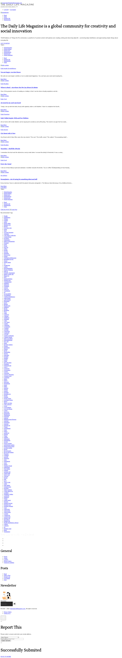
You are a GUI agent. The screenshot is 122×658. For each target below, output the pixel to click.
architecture (7, 265)
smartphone (7, 461)
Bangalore (6, 301)
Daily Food (4, 160)
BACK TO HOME (6, 656)
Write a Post (7, 575)
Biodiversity (7, 305)
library (5, 401)
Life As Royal (7, 404)
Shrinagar (6, 458)
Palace (5, 431)
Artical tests (7, 510)
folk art (6, 271)
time (5, 479)
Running (6, 454)
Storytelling (7, 469)
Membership (7, 20)
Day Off (6, 341)
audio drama (7, 298)
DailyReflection (8, 340)
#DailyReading (8, 47)
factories (6, 356)
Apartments (7, 291)
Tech (5, 231)
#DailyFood (7, 53)
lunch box (6, 412)
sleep (5, 460)
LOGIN (6, 9)
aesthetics (6, 283)
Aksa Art (6, 289)
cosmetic (6, 329)
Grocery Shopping (9, 374)
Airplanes (6, 286)
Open (5, 430)
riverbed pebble (8, 448)
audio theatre (7, 299)
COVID (6, 334)
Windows (6, 497)
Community (7, 326)
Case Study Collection (10, 235)
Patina (5, 436)
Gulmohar (6, 377)
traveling (6, 488)
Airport (6, 288)
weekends (6, 495)
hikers (5, 379)
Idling (5, 386)
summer (6, 470)
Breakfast (6, 310)
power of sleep (8, 443)
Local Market (7, 407)
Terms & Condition (9, 562)
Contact (6, 559)
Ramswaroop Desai (9, 446)
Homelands (7, 383)
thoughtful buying (8, 259)
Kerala (5, 395)
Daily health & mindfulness (8, 68)
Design (6, 346)
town (5, 481)
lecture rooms (7, 398)
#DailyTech (7, 50)
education (6, 355)
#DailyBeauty (7, 52)
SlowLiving (7, 255)
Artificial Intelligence (9, 296)
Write (5, 17)
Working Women (8, 506)
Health (5, 216)
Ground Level (7, 376)
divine (5, 350)
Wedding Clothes (8, 494)
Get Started (13, 9)
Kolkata (6, 397)
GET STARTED (5, 43)
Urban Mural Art (8, 491)
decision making (8, 344)
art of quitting (7, 294)
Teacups (6, 476)
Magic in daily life (9, 274)
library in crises (8, 403)
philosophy (7, 439)
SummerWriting (8, 279)
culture (6, 267)
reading (6, 220)
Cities (5, 320)
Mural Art (6, 276)
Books (5, 308)
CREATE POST (5, 209)
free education (7, 362)
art (4, 292)
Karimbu (6, 392)
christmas (6, 319)
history (6, 380)
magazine (6, 416)
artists (5, 222)
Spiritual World (8, 466)
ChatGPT (6, 314)
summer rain (7, 472)
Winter (5, 498)
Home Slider (7, 223)
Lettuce (6, 524)
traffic (5, 484)
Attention (6, 234)
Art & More (4, 175)
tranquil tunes (7, 487)
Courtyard (6, 332)
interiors (6, 388)
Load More (4, 187)
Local (5, 406)
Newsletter (3, 601)
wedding (6, 493)
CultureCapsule (8, 337)
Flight (5, 361)
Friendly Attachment (9, 273)
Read (5, 15)
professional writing (9, 445)
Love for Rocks (8, 409)
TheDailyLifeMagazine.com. (18, 608)
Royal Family (7, 451)
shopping (6, 253)
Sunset (5, 256)
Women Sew (7, 280)
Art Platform (7, 295)
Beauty (6, 226)
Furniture (6, 364)
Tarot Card (7, 475)
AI (4, 264)
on (4, 527)
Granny (6, 371)
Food (5, 244)
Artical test (7, 509)
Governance (7, 370)
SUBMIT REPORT (5, 640)
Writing (6, 219)
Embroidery (7, 240)
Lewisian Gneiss (8, 400)
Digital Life (7, 521)
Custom (6, 513)
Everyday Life (8, 228)
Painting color (7, 528)
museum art (7, 425)
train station (7, 485)
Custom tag (7, 515)
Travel (5, 261)
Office (5, 249)
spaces (5, 464)
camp (5, 313)
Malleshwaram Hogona (10, 419)
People (6, 250)
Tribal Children (8, 490)
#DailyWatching (8, 55)
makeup (6, 418)
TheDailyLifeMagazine (10, 258)
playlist (6, 442)
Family (6, 359)
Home (5, 246)
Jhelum (6, 389)
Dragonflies (7, 352)
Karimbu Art (7, 394)
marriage (6, 421)
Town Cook (7, 482)
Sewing (6, 252)
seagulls (6, 457)
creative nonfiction (9, 335)
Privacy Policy (8, 561)
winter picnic (7, 500)
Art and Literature (8, 232)
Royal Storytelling (9, 452)
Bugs (5, 311)
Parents (6, 434)
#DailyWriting (7, 49)
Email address (4, 639)
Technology (7, 531)
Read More (4, 79)
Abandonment (7, 282)
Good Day (7, 368)
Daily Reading (5, 84)
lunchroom (7, 413)
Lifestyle (6, 525)
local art (6, 247)
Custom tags (7, 516)
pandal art (6, 433)
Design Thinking (8, 270)
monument (7, 422)
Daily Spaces (4, 129)
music (5, 229)
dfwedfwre (7, 519)
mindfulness (7, 217)
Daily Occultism (8, 338)
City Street (7, 322)
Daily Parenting (5, 114)
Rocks (5, 449)
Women (6, 501)
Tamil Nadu (7, 473)
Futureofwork (7, 365)
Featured (6, 243)
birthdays (6, 307)
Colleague (6, 325)
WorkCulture (7, 262)
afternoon (6, 285)
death (5, 343)
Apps (5, 507)
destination (7, 347)
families (6, 358)
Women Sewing (8, 503)
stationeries (7, 467)
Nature (6, 427)
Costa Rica (7, 331)
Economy (6, 238)
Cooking (6, 328)
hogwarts (6, 382)
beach (5, 302)
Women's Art (7, 504)
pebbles (6, 437)
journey (6, 391)
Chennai (6, 316)
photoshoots (7, 440)
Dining (6, 349)
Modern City (7, 225)
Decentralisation (8, 268)
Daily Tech (4, 99)
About (5, 558)
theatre (5, 478)
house (5, 385)
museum (6, 424)
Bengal (6, 304)
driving (6, 353)
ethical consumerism (9, 241)
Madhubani (7, 415)
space (5, 463)
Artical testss (7, 512)
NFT (5, 277)
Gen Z (5, 367)
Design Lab (7, 18)
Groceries (6, 373)
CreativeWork (7, 237)
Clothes (6, 323)
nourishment (7, 428)
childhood (6, 317)
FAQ (5, 580)
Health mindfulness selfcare (11, 522)
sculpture (6, 455)
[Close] (1, 621)
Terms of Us (7, 613)
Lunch (5, 410)
